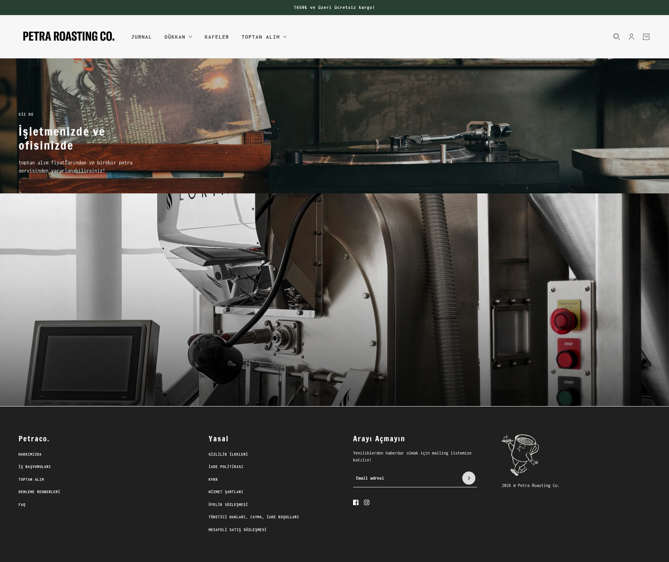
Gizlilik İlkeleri (228, 454)
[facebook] (356, 502)
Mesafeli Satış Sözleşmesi (238, 530)
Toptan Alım (31, 479)
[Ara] (616, 36)
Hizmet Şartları (226, 492)
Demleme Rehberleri (39, 492)
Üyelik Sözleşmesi (228, 504)
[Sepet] (646, 36)
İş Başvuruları (35, 467)
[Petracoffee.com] (69, 36)
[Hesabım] (631, 36)
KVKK (213, 479)
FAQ (22, 504)
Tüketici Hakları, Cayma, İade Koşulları (254, 517)
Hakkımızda (30, 454)
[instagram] (366, 502)
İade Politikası (226, 467)
